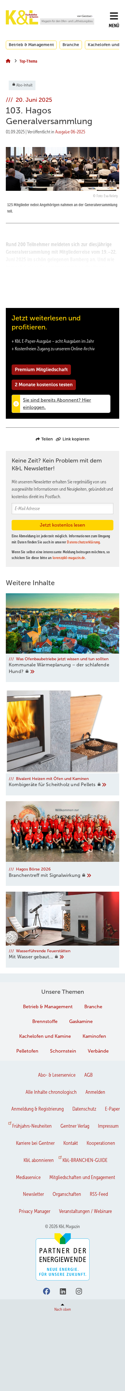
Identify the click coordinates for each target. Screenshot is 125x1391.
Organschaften (67, 1194)
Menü (114, 25)
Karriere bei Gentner (35, 1143)
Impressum (108, 1126)
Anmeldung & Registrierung (37, 1109)
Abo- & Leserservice (57, 1075)
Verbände (98, 1051)
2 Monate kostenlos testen (44, 384)
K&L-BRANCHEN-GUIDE (85, 1160)
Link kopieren (76, 439)
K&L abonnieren (39, 1160)
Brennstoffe (45, 1021)
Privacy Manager (34, 1211)
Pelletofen (27, 1051)
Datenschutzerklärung (83, 542)
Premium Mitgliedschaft (41, 369)
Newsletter (33, 1194)
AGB (88, 1075)
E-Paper (112, 1109)
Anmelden (95, 1092)
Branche (71, 44)
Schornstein (63, 1051)
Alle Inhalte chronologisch (51, 1092)
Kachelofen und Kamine (45, 1036)
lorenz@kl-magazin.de (69, 558)
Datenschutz (84, 1109)
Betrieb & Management (31, 44)
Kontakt (70, 1143)
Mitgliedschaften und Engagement (82, 1177)
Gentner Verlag (74, 1126)
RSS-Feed (99, 1194)
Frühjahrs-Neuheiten (32, 1126)
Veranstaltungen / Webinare (85, 1211)
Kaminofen (94, 1036)
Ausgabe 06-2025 (70, 131)
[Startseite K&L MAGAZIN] (50, 17)
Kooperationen (101, 1143)
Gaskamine (81, 1021)
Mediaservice (28, 1177)
